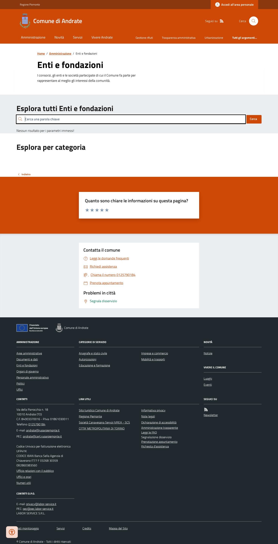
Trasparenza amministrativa (179, 38)
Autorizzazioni (87, 359)
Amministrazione (33, 37)
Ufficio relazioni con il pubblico (35, 470)
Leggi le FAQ (149, 432)
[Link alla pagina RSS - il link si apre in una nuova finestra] (221, 21)
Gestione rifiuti (144, 38)
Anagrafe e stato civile (93, 353)
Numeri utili (23, 483)
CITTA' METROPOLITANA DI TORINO (102, 428)
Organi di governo (27, 371)
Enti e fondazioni (26, 365)
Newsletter (211, 415)
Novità (59, 37)
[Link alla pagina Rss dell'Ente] (206, 409)
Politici (20, 383)
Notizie (208, 353)
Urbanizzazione (214, 38)
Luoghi (208, 378)
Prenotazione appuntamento (159, 441)
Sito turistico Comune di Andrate (99, 410)
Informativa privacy (153, 410)
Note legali (148, 416)
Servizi (77, 37)
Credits (86, 528)
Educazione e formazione (94, 365)
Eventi (208, 384)
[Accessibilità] (12, 532)
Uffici (19, 389)
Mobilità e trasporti (153, 359)
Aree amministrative (29, 353)
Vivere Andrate (102, 37)
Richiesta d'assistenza (155, 446)
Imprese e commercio (154, 353)
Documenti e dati (27, 359)
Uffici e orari (23, 476)
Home (41, 53)
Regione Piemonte (30, 4)
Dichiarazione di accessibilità (158, 422)
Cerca (253, 119)
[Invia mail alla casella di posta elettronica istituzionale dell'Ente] (43, 430)
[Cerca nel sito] (252, 21)
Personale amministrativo (32, 377)
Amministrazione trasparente (159, 427)
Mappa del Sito (118, 528)
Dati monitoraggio (27, 528)
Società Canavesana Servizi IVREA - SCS (104, 422)
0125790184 (36, 424)
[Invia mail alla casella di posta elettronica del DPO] (41, 504)
